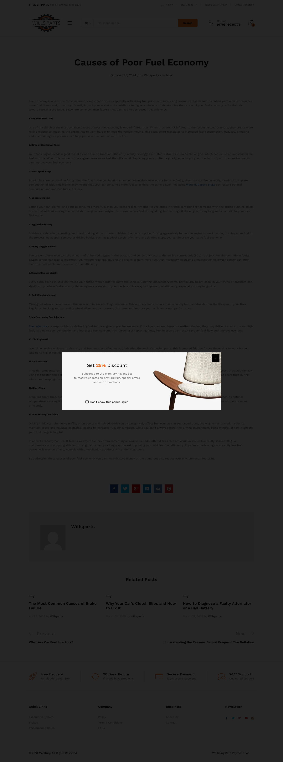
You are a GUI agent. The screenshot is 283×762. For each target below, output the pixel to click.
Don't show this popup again (109, 401)
